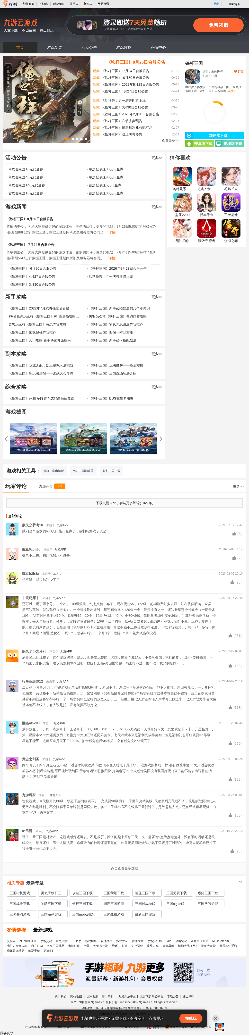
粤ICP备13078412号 (95, 1008)
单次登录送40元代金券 (26, 177)
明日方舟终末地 (17, 945)
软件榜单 (106, 941)
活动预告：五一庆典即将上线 (123, 100)
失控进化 (137, 945)
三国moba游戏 (83, 914)
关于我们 (60, 996)
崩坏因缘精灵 (15, 950)
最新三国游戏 (145, 914)
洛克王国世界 (55, 945)
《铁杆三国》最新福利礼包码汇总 (126, 128)
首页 (20, 47)
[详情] (111, 232)
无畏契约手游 (228, 945)
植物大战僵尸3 (187, 945)
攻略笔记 (181, 941)
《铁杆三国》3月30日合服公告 (124, 107)
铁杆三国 (194, 63)
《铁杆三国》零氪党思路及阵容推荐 (116, 324)
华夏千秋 (34, 950)
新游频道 (59, 4)
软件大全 (137, 941)
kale (168, 941)
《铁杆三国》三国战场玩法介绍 (112, 373)
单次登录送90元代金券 (106, 177)
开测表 (74, 4)
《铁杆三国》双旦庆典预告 (121, 134)
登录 (216, 4)
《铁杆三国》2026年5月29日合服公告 (130, 84)
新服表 (88, 4)
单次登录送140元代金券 (27, 185)
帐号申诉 (108, 996)
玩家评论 (16, 486)
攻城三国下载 (82, 893)
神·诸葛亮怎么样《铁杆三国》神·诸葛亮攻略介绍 (44, 316)
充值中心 (158, 47)
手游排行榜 (154, 941)
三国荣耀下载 (114, 893)
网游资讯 (103, 4)
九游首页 (28, 4)
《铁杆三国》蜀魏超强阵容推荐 (32, 332)
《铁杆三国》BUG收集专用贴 (111, 398)
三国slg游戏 (175, 904)
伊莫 (86, 945)
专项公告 (173, 996)
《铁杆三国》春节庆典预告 (121, 121)
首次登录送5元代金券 (105, 185)
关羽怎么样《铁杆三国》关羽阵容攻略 (118, 316)
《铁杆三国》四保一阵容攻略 (111, 332)
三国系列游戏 (51, 914)
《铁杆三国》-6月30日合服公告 (125, 78)
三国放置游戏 (208, 904)
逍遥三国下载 (145, 893)
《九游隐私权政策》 (36, 1027)
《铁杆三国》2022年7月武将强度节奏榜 (39, 308)
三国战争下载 (19, 904)
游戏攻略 (124, 47)
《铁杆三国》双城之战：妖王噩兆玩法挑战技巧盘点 (44, 365)
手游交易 (46, 941)
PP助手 (76, 941)
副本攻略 (16, 354)
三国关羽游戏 (19, 914)
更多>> (156, 158)
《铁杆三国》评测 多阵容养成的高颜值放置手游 (44, 398)
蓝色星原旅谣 (199, 941)
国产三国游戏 (114, 904)
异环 (115, 945)
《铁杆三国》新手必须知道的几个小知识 (119, 308)
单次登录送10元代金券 (26, 169)
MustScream (220, 941)
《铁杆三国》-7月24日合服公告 (125, 71)
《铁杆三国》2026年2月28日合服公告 (130, 114)
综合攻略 (16, 387)
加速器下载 (218, 135)
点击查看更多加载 (124, 868)
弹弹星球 (168, 945)
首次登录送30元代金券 (106, 193)
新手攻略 (16, 297)
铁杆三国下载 (111, 471)
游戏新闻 (54, 47)
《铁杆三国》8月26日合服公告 (136, 62)
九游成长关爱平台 (151, 996)
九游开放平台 (127, 996)
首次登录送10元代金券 (26, 193)
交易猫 (11, 941)
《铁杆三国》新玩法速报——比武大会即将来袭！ (44, 373)
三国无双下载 (176, 893)
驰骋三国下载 (51, 904)
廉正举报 (188, 996)
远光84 (48, 950)
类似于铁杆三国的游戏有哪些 (53, 893)
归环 (124, 945)
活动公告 (89, 47)
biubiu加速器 (27, 941)
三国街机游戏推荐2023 (21, 893)
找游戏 (43, 4)
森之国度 (62, 941)
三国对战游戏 (145, 904)
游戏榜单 (91, 941)
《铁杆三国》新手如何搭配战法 (112, 340)
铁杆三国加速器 (83, 471)
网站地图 (76, 996)
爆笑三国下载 (208, 893)
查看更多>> (170, 140)
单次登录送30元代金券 (106, 169)
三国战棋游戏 (114, 914)
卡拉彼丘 (74, 945)
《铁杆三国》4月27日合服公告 (124, 91)
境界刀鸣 (153, 945)
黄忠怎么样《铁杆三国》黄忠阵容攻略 (37, 324)
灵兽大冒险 (208, 945)
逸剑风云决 (100, 945)
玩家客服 (92, 996)
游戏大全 (122, 941)
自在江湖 (37, 945)
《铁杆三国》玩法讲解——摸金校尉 (116, 365)
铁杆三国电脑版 (54, 471)
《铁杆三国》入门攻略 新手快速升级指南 (40, 340)
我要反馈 (7, 1033)
